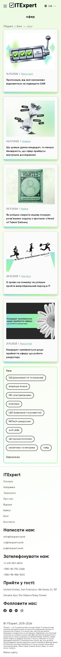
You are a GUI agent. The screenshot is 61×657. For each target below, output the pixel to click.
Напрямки (9, 487)
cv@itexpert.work (13, 542)
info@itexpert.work (14, 537)
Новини (26, 141)
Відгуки (7, 505)
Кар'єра (26, 276)
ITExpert (8, 26)
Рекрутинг (27, 74)
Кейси (24, 209)
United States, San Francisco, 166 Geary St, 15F (30, 589)
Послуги (8, 481)
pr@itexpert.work (13, 548)
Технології (9, 493)
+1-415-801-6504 (13, 563)
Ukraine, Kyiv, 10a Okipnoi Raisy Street (25, 595)
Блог (19, 26)
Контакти (9, 522)
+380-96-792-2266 (14, 569)
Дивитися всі (13, 457)
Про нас (8, 499)
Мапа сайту (10, 652)
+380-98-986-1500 (14, 575)
